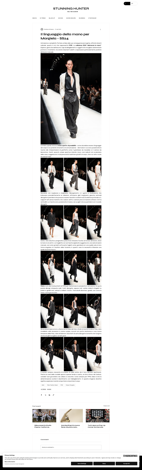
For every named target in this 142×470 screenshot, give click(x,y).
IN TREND (43, 18)
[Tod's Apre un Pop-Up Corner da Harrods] (98, 415)
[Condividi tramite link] (53, 395)
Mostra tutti (107, 405)
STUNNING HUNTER (71, 8)
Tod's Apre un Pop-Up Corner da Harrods (96, 426)
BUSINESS (82, 18)
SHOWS (60, 18)
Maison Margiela (70, 385)
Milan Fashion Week (52, 385)
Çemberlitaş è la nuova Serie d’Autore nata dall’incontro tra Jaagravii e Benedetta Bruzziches (70, 426)
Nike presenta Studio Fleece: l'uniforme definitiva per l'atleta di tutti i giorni (43, 426)
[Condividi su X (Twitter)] (45, 395)
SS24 (43, 385)
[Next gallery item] (99, 175)
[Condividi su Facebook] (41, 395)
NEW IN (34, 18)
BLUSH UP (52, 18)
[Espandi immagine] (52, 175)
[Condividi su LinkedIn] (49, 395)
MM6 (61, 385)
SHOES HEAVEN (71, 18)
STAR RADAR (92, 18)
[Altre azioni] (100, 29)
